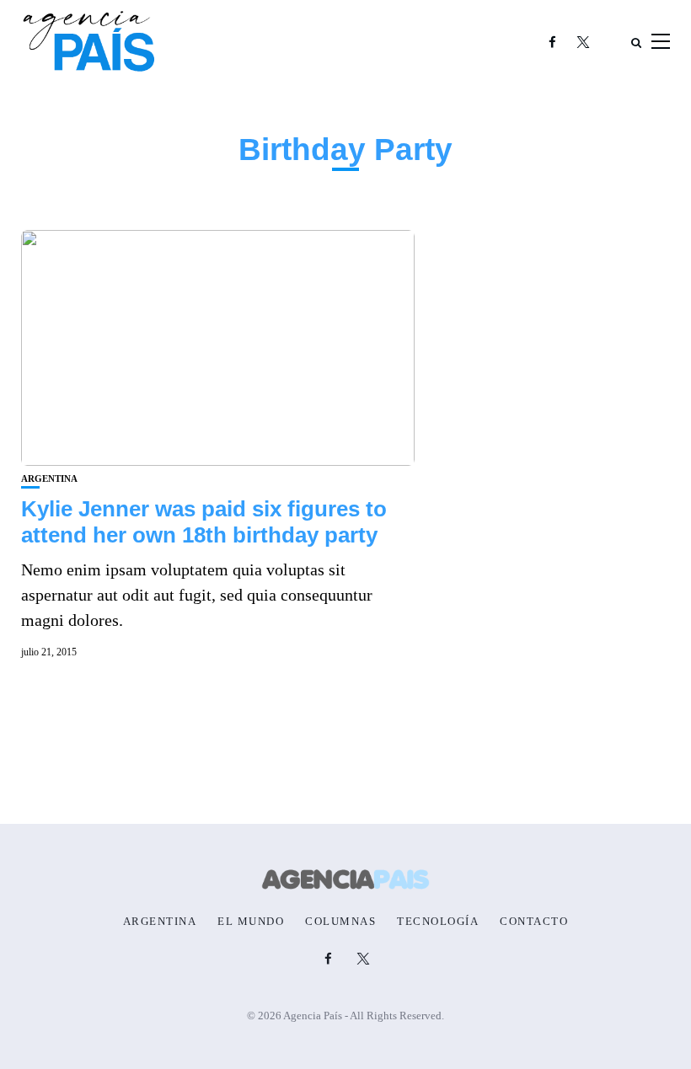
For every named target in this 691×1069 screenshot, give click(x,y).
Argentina (49, 479)
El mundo (250, 921)
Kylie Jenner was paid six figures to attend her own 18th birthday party (204, 522)
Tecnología (438, 921)
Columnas (340, 921)
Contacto (534, 921)
